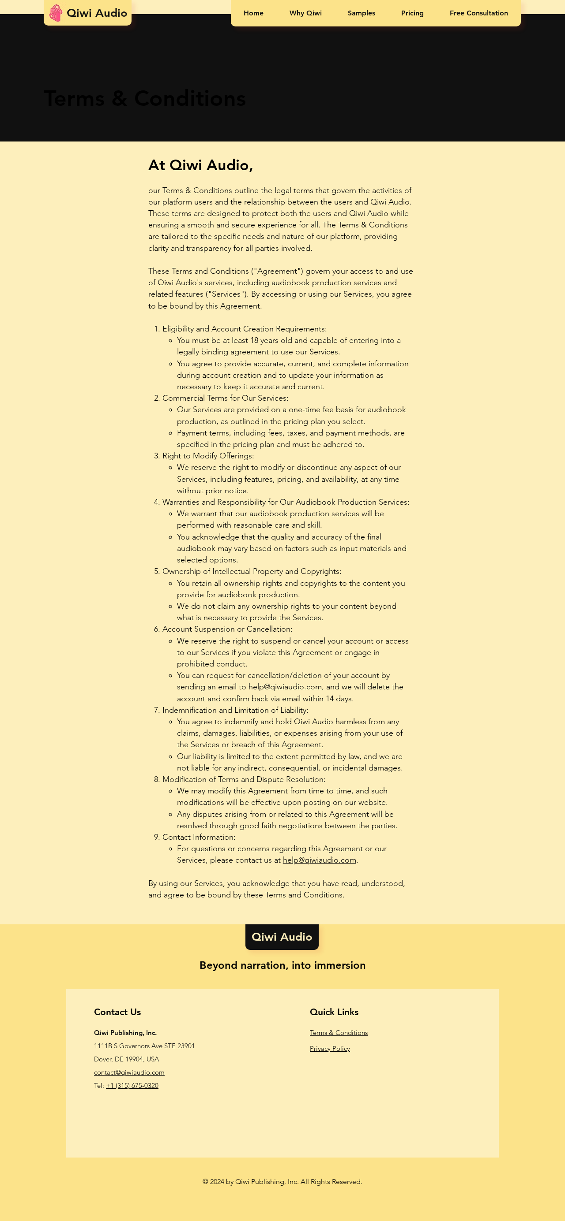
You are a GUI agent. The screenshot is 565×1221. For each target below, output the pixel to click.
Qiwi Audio (85, 13)
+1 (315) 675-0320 (132, 1085)
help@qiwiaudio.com (319, 860)
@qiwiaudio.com (293, 687)
